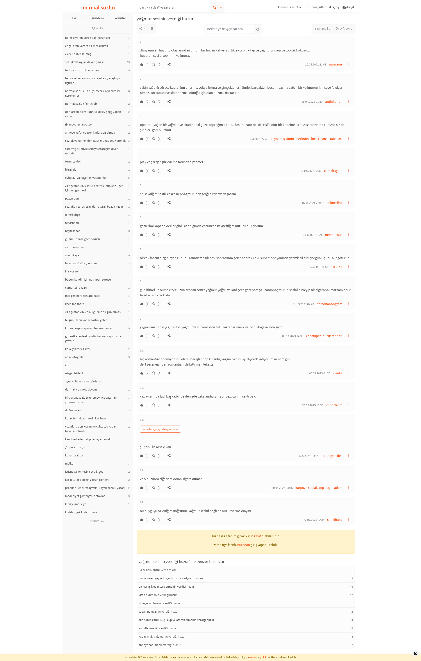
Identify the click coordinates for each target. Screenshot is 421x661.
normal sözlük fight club (81, 104)
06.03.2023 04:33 (292, 336)
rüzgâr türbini (74, 373)
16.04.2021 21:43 (315, 64)
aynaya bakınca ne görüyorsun (85, 381)
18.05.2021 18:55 (317, 267)
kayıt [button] (257, 536)
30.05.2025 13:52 (307, 456)
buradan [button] (243, 545)
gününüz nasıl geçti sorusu (82, 239)
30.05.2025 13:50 (312, 405)
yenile (99, 28)
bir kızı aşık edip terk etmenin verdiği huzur (166, 587)
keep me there (74, 304)
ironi (68, 365)
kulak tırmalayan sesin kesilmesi (86, 418)
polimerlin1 (334, 202)
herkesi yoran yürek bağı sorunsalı (87, 38)
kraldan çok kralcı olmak (81, 512)
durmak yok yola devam (81, 389)
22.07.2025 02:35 (314, 520)
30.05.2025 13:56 (282, 488)
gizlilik (262, 657)
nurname (336, 64)
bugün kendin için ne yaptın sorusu (88, 279)
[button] (290, 7)
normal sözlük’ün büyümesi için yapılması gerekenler (92, 93)
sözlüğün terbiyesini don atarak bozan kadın (94, 207)
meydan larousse (80, 124)
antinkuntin (334, 101)
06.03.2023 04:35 (319, 373)
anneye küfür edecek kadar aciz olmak (90, 132)
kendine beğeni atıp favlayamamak (88, 439)
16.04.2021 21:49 (312, 102)
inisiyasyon (72, 271)
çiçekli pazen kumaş (78, 54)
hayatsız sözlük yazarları (81, 263)
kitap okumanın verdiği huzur (158, 595)
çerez (253, 657)
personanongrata (330, 304)
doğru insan (73, 410)
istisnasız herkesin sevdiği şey (84, 472)
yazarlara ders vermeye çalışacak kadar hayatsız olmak (90, 428)
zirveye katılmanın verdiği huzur (159, 603)
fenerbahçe (72, 215)
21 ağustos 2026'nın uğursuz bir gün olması (93, 312)
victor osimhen (75, 247)
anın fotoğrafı (74, 357)
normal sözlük (99, 8)
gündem (97, 18)
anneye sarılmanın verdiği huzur (159, 645)
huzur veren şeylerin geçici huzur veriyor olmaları (171, 578)
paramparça (76, 447)
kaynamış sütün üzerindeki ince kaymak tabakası (307, 138)
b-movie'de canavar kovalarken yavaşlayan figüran (93, 80)
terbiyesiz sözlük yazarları (82, 70)
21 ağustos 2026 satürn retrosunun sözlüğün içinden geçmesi (94, 188)
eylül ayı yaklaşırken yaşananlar (86, 178)
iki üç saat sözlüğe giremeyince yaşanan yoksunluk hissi (91, 400)
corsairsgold (333, 170)
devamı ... (97, 520)
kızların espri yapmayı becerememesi (89, 328)
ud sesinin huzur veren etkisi (157, 570)
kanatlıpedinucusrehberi (324, 336)
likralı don (71, 169)
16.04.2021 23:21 (311, 235)
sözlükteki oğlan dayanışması (84, 62)
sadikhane (335, 519)
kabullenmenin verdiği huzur (157, 628)
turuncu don (73, 161)
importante (334, 405)
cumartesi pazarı (76, 288)
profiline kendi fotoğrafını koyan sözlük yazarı (95, 488)
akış (75, 18)
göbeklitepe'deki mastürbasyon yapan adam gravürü (94, 338)
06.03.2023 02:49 (303, 304)
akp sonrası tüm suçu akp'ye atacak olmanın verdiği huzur (176, 620)
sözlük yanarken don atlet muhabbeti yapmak (95, 141)
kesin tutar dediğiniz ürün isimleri (87, 480)
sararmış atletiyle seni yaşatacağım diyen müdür (91, 151)
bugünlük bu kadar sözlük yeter (86, 320)
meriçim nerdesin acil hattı (82, 296)
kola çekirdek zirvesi (78, 349)
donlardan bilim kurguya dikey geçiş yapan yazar (93, 114)
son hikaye (72, 255)
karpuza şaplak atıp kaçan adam (319, 487)
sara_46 (337, 266)
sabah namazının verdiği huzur (158, 611)
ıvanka (338, 373)
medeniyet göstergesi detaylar (85, 496)
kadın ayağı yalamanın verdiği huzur (162, 636)
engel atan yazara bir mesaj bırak (86, 46)
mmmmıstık (334, 234)
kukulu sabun (74, 455)
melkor (70, 463)
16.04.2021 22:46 (257, 139)
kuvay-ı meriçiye (75, 504)
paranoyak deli (332, 455)
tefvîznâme (72, 223)
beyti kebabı (73, 231)
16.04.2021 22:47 (310, 171)
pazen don (72, 198)
